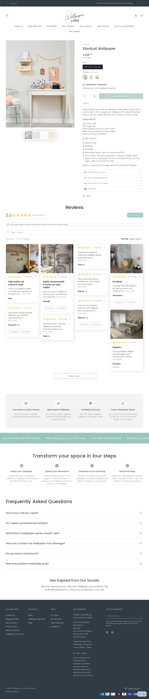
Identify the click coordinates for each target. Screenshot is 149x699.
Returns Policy (11, 622)
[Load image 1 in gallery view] (28, 135)
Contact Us (10, 615)
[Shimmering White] (91, 77)
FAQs (30, 615)
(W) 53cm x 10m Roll (93, 67)
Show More (26, 294)
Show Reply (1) (49, 308)
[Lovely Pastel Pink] (97, 77)
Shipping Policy (12, 619)
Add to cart (121, 96)
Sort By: (125, 238)
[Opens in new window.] (83, 265)
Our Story (55, 615)
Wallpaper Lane (17, 688)
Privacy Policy (11, 626)
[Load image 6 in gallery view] (51, 135)
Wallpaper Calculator (36, 619)
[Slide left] (8, 3)
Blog (30, 622)
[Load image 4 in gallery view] (44, 135)
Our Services (56, 619)
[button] (7, 15)
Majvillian (86, 44)
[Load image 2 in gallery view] (36, 135)
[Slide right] (141, 3)
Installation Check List (15, 634)
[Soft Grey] (85, 77)
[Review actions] (35, 276)
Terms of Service (13, 630)
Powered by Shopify (12, 692)
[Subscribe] (142, 615)
